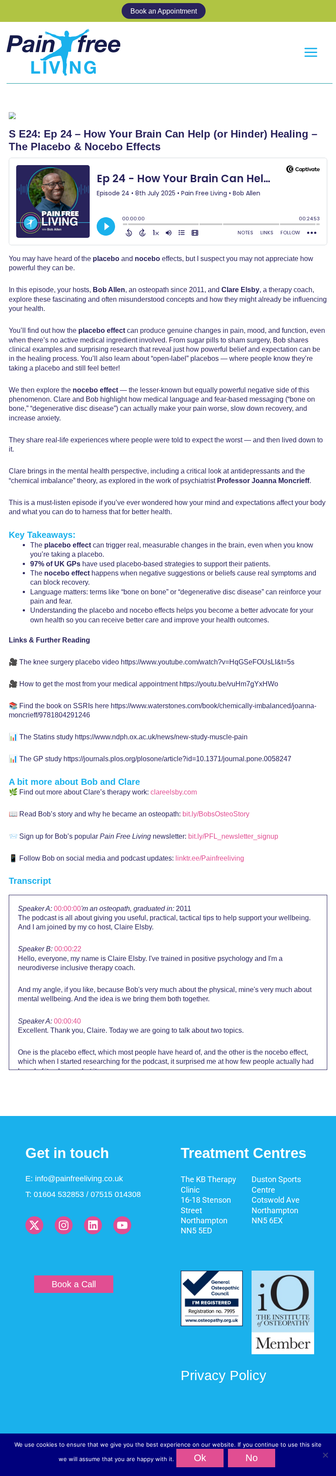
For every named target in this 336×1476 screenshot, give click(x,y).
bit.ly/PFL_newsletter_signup (233, 836)
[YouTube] (122, 1225)
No (251, 1457)
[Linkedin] (93, 1225)
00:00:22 (67, 949)
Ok (200, 1457)
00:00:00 (67, 908)
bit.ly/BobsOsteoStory (215, 814)
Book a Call (74, 1284)
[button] (168, 11)
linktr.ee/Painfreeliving (209, 858)
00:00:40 (67, 1021)
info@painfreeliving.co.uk (79, 1178)
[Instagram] (64, 1225)
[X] (34, 1225)
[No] (325, 1455)
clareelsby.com (173, 792)
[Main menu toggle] (311, 52)
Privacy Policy (223, 1375)
